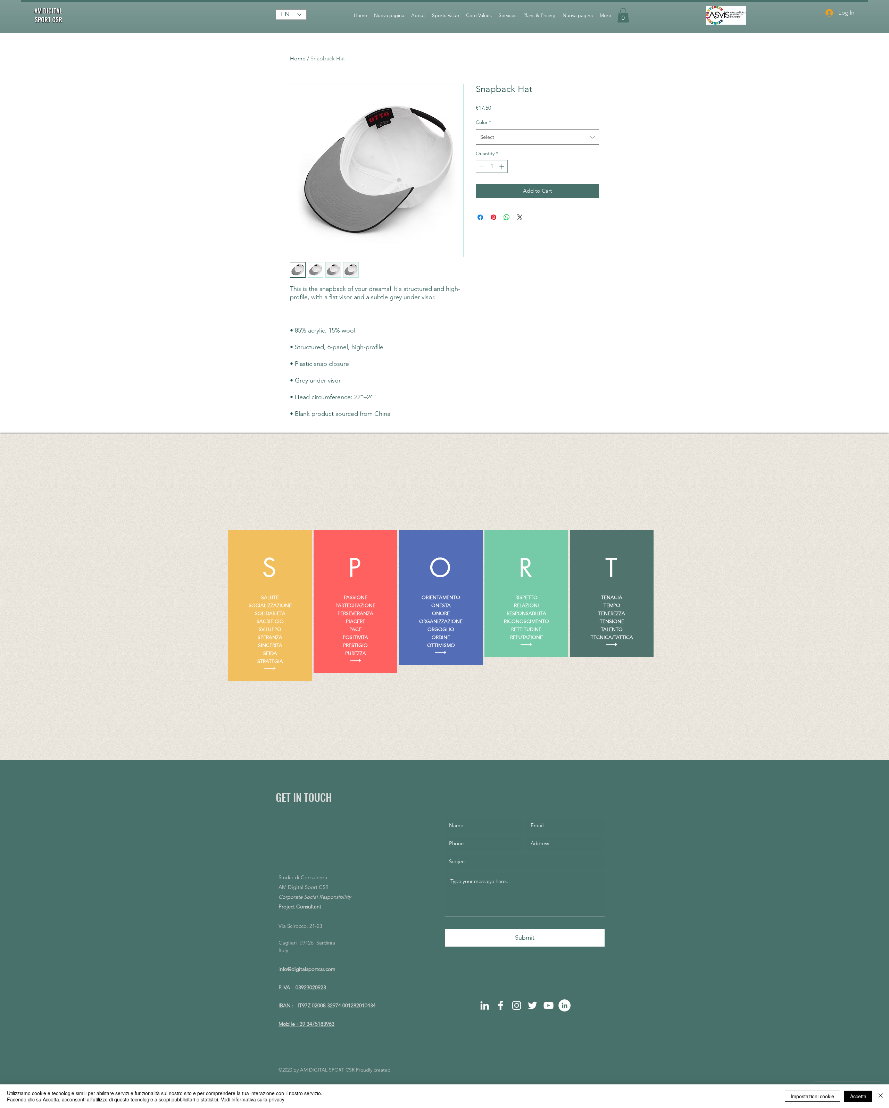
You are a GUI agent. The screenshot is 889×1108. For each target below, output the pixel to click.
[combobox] (537, 137)
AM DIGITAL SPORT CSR (48, 15)
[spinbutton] (491, 166)
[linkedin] (485, 1005)
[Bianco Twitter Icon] (532, 1005)
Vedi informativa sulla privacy (252, 1099)
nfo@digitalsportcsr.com (307, 969)
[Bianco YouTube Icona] (548, 1005)
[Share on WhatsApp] (506, 217)
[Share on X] (520, 217)
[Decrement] (481, 166)
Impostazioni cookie (812, 1096)
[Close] (880, 1096)
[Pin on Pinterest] (493, 217)
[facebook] (501, 1005)
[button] (623, 15)
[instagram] (516, 1005)
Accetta (858, 1096)
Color (483, 122)
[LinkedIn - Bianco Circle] (564, 1005)
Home (298, 58)
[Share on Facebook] (480, 217)
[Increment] (502, 166)
